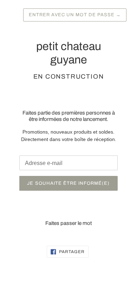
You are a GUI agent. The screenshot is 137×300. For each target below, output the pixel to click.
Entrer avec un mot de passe (75, 14)
